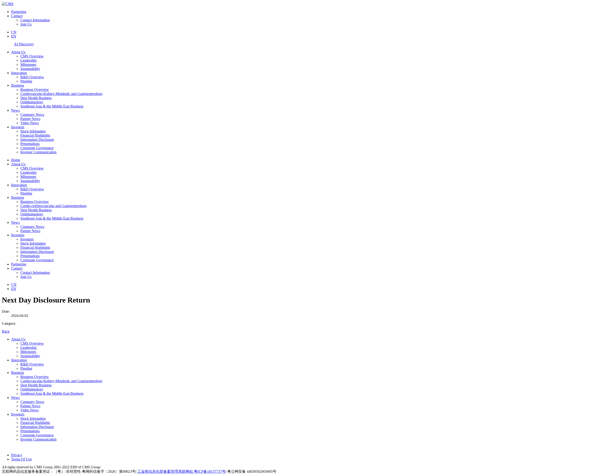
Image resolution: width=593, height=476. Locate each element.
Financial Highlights (35, 135)
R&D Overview (32, 77)
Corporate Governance (37, 148)
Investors (17, 127)
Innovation (19, 73)
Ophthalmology (31, 102)
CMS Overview (32, 56)
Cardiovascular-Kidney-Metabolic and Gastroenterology (61, 94)
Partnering (18, 12)
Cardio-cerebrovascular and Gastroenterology (53, 206)
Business (17, 85)
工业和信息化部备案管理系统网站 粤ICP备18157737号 (181, 471)
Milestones (28, 64)
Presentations (30, 144)
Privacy (16, 455)
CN (13, 32)
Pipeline (26, 81)
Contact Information (35, 20)
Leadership (28, 60)
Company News (32, 115)
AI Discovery (24, 44)
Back (5, 331)
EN (13, 36)
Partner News (30, 119)
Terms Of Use (21, 459)
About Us (18, 52)
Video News (29, 123)
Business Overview (34, 89)
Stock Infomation (33, 131)
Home (15, 160)
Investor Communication (38, 152)
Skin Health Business (36, 98)
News (15, 110)
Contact (16, 16)
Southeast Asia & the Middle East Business (51, 106)
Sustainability (30, 69)
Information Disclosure (37, 140)
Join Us (26, 24)
